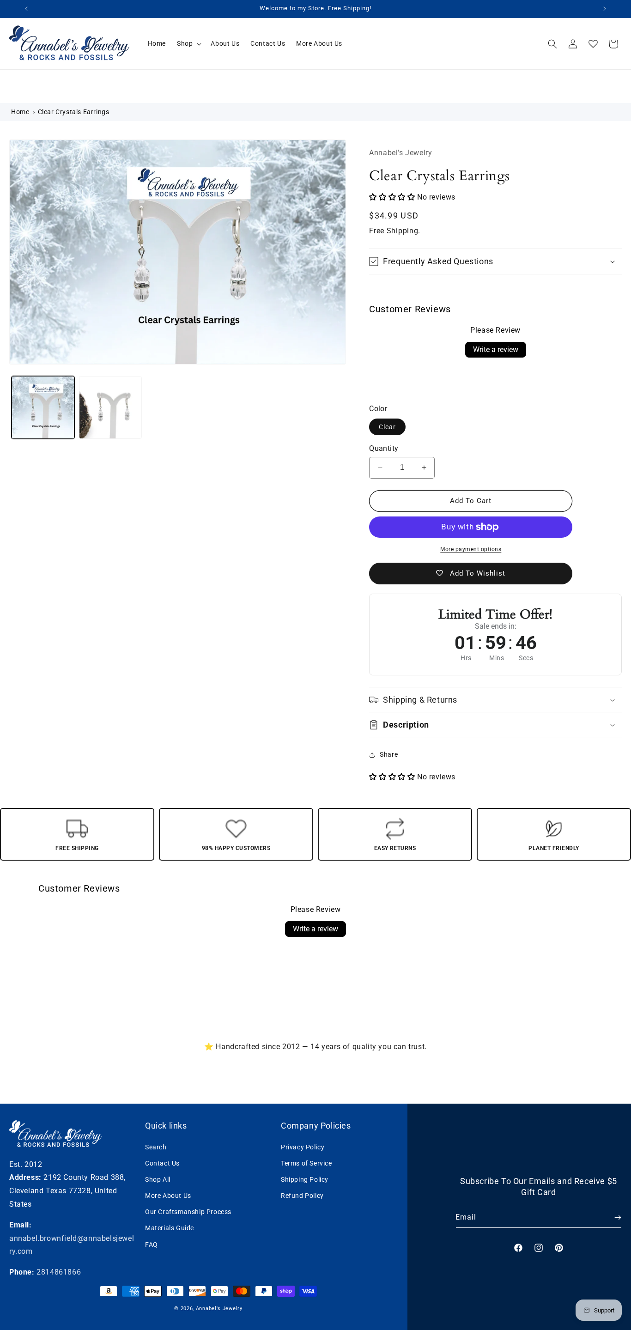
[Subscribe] (611, 1217)
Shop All (157, 1179)
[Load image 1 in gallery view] (43, 407)
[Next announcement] (605, 9)
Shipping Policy (304, 1179)
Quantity (383, 448)
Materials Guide (169, 1228)
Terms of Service (306, 1162)
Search (156, 1146)
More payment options (470, 549)
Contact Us (162, 1162)
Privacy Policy (302, 1146)
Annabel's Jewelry (219, 1309)
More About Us (168, 1195)
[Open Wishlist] (593, 44)
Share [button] (389, 754)
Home (20, 111)
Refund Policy (302, 1195)
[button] (188, 43)
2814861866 (58, 1272)
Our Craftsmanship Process (188, 1211)
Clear (387, 427)
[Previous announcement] (26, 9)
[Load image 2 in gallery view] (110, 407)
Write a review (495, 349)
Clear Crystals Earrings (73, 111)
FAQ (151, 1244)
